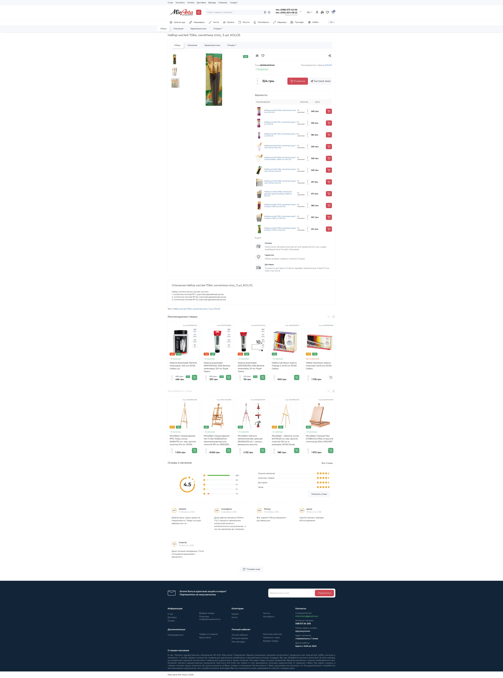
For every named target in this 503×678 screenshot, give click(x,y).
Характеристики (198, 28)
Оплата (190, 2)
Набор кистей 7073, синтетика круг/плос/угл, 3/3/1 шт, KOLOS (280, 206)
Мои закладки (238, 642)
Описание (178, 28)
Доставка (201, 2)
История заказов (240, 638)
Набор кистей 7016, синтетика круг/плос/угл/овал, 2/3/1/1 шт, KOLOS (280, 158)
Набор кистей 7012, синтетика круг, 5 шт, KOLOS (280, 135)
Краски (235, 614)
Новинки (223, 2)
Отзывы (218, 28)
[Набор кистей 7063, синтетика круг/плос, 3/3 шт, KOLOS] (259, 182)
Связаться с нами (271, 637)
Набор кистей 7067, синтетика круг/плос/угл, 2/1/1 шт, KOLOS (280, 229)
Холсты (266, 613)
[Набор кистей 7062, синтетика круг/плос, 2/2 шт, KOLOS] (259, 170)
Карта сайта (205, 637)
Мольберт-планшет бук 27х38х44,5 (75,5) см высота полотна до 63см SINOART (319, 439)
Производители (175, 635)
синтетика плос (200, 309)
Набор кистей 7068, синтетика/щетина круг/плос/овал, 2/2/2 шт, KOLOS (278, 194)
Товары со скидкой (208, 634)
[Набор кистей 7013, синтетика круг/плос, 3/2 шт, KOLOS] (259, 146)
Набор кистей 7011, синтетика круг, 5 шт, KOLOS (280, 123)
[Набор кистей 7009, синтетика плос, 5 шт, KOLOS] (259, 111)
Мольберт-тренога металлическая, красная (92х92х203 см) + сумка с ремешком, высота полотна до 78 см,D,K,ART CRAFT (251, 440)
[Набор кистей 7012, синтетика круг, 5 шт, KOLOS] (259, 135)
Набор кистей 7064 (182, 309)
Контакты (180, 2)
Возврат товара (206, 613)
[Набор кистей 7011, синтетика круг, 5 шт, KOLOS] (259, 123)
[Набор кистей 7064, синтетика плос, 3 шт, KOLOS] (214, 79)
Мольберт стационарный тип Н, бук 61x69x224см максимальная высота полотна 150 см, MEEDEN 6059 (216, 440)
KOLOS (217, 309)
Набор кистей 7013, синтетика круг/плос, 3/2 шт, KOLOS (280, 147)
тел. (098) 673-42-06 (286, 10)
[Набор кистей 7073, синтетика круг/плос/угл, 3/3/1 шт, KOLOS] (259, 205)
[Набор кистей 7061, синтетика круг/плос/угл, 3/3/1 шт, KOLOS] (259, 217)
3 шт (211, 309)
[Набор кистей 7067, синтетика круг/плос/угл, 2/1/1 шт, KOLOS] (259, 229)
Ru (308, 12)
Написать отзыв (319, 494)
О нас (170, 2)
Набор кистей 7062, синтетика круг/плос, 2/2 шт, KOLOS (280, 170)
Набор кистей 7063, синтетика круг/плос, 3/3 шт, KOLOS (280, 182)
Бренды (212, 2)
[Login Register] (317, 12)
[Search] (269, 12)
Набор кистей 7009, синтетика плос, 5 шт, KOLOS (280, 111)
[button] (328, 317)
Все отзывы (327, 463)
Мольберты (268, 616)
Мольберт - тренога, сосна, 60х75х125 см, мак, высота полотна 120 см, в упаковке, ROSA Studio (285, 440)
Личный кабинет (240, 635)
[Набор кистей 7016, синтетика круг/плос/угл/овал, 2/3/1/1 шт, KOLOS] (259, 158)
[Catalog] (198, 12)
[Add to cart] (329, 111)
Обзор (163, 28)
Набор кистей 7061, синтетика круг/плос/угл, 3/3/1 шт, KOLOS (280, 217)
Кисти (234, 617)
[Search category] (265, 12)
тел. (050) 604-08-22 (286, 12)
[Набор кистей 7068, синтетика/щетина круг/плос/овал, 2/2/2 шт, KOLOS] (259, 193)
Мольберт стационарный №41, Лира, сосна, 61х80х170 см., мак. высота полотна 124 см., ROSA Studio (183, 440)
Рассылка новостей (272, 634)
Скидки (233, 2)
